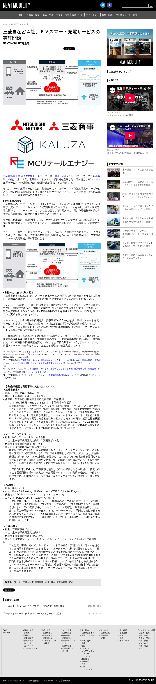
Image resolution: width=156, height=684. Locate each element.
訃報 (83, 667)
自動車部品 (47, 633)
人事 (83, 664)
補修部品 (66, 635)
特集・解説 (107, 15)
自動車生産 (47, 638)
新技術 (103, 638)
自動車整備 (66, 633)
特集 (121, 635)
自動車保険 (66, 646)
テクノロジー (92, 15)
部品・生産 (48, 15)
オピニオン (124, 641)
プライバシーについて (51, 681)
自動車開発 (105, 633)
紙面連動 (123, 633)
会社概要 (67, 681)
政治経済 (85, 659)
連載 (121, 638)
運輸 (83, 643)
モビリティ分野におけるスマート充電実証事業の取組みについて (48, 375)
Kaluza (59, 176)
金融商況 (85, 661)
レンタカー (28, 643)
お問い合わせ (33, 681)
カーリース (28, 646)
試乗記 (27, 635)
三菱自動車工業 (12, 176)
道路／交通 (86, 641)
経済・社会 (77, 15)
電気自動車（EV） (65, 582)
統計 (140, 648)
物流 (83, 646)
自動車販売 (28, 638)
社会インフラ (87, 648)
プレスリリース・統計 (126, 15)
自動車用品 (66, 638)
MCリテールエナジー (38, 176)
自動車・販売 (33, 15)
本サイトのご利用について (13, 681)
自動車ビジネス (88, 633)
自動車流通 (28, 641)
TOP (21, 15)
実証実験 (39, 582)
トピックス (86, 656)
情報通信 (104, 635)
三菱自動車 (28, 582)
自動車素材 (47, 635)
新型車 (27, 633)
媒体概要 (7, 633)
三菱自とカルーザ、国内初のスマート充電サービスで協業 (53, 613)
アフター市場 (62, 15)
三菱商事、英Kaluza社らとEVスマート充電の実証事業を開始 (53, 606)
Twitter (102, 5)
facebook (109, 5)
